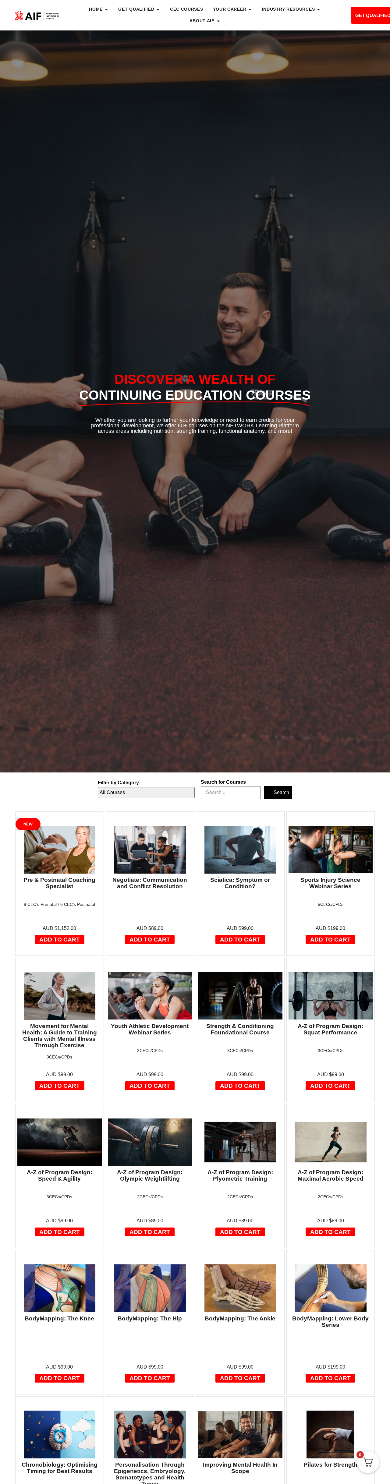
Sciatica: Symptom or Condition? (240, 883)
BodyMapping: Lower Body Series (330, 1321)
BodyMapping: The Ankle (240, 1318)
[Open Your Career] (250, 9)
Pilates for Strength (330, 1464)
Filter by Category (118, 782)
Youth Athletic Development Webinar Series (150, 1029)
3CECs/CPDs (59, 1057)
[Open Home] (106, 9)
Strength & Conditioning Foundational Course (240, 1029)
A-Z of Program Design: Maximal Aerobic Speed (330, 1175)
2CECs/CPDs (150, 1196)
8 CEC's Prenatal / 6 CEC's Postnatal (59, 904)
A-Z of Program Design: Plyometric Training (240, 1175)
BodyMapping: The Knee (59, 1318)
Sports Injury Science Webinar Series (330, 883)
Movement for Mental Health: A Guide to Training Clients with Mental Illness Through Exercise (59, 1035)
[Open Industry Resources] (318, 9)
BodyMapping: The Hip (150, 1318)
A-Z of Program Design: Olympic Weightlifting (150, 1175)
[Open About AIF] (218, 21)
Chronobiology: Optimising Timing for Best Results (60, 1467)
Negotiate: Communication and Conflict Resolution (149, 883)
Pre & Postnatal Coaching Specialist (59, 883)
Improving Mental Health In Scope (240, 1467)
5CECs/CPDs (330, 904)
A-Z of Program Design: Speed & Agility (59, 1175)
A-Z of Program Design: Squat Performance (330, 1029)
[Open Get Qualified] (158, 9)
